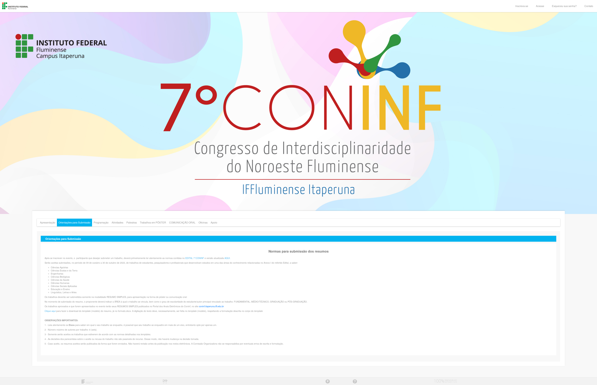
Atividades (117, 222)
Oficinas (203, 222)
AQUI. (227, 258)
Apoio (214, 222)
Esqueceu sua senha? (564, 6)
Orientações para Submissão (74, 222)
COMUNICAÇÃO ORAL (182, 222)
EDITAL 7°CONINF (194, 258)
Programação (101, 222)
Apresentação (47, 222)
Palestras (131, 222)
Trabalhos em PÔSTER (153, 222)
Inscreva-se (521, 6)
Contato (588, 6)
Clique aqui (50, 310)
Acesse (540, 6)
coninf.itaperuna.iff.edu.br (211, 306)
